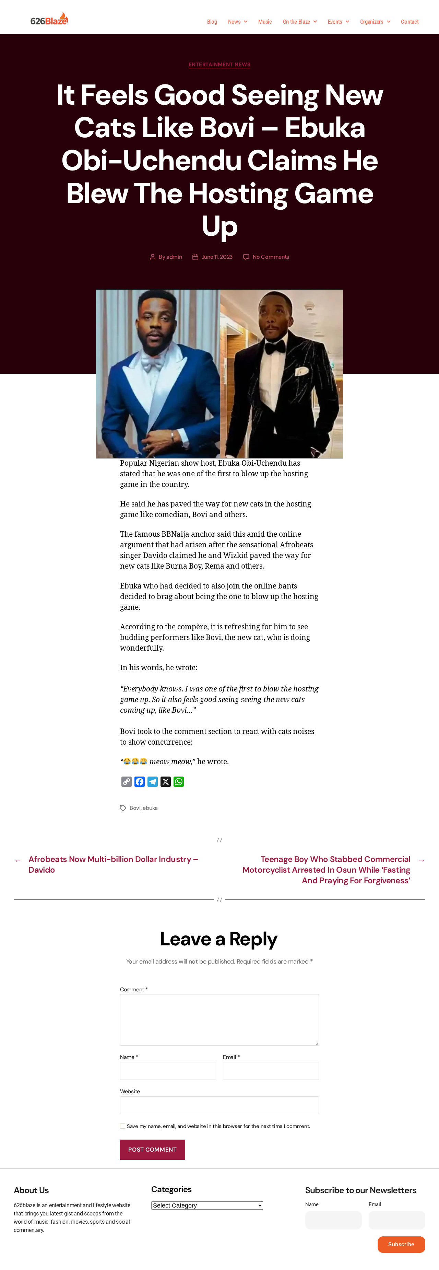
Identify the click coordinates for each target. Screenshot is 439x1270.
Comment (134, 990)
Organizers (371, 21)
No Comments (271, 256)
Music (265, 21)
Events (335, 21)
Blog (212, 21)
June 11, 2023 (217, 256)
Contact (409, 21)
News (234, 21)
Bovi (135, 808)
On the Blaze (296, 21)
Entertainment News (220, 64)
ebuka (150, 808)
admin (174, 256)
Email (231, 1057)
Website (130, 1091)
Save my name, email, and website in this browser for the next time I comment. (218, 1126)
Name (129, 1057)
